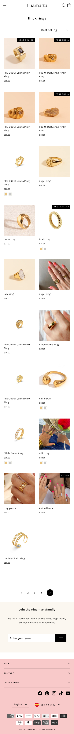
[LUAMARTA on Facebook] (40, 693)
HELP (6, 663)
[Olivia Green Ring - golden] (6, 462)
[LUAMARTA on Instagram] (54, 693)
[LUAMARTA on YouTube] (68, 693)
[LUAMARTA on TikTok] (61, 693)
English (18, 704)
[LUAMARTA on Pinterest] (47, 693)
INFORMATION (11, 683)
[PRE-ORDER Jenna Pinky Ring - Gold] (6, 194)
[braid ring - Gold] (41, 248)
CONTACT (9, 673)
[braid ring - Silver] (45, 248)
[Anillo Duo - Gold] (41, 408)
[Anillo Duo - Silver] (45, 408)
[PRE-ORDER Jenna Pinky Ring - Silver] (10, 194)
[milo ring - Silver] (45, 462)
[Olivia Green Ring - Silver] (10, 462)
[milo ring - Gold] (41, 462)
